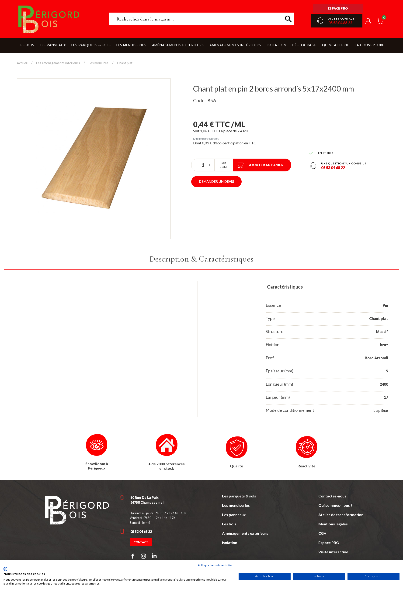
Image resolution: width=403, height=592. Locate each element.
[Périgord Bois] (77, 509)
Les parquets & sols (239, 496)
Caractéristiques (285, 286)
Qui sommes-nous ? (335, 505)
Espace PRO (328, 542)
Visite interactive (333, 552)
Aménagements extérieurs (245, 533)
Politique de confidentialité (215, 565)
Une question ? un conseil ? (343, 163)
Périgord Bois (61, 19)
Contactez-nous (332, 496)
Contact (141, 542)
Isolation (229, 542)
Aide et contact (341, 18)
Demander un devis (216, 182)
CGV (322, 533)
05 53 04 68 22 (340, 22)
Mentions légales (333, 524)
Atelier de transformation (340, 514)
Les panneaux (234, 514)
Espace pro (338, 8)
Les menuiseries (236, 505)
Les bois (229, 524)
